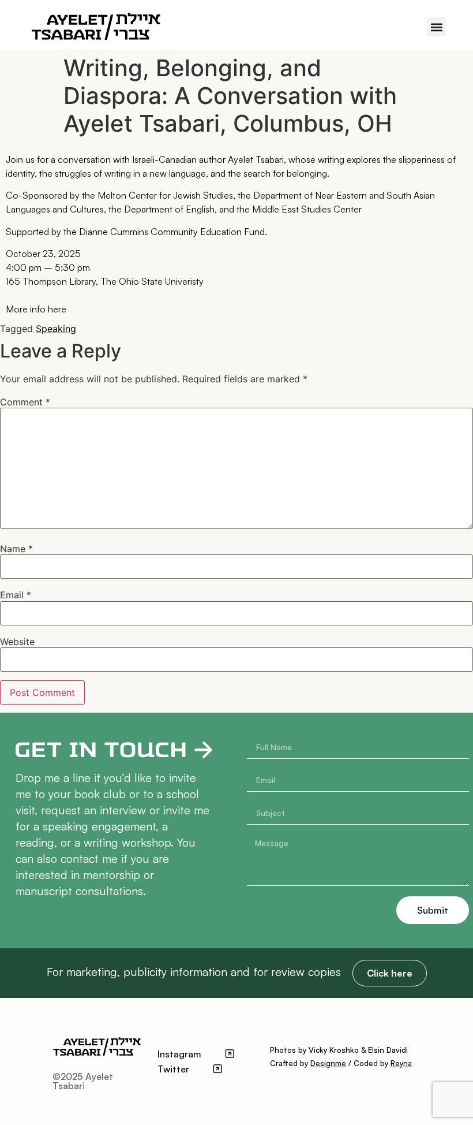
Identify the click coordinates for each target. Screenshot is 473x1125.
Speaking (56, 328)
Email (15, 594)
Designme (328, 1063)
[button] (436, 26)
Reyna (401, 1063)
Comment (25, 402)
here (57, 309)
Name (16, 548)
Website (17, 641)
